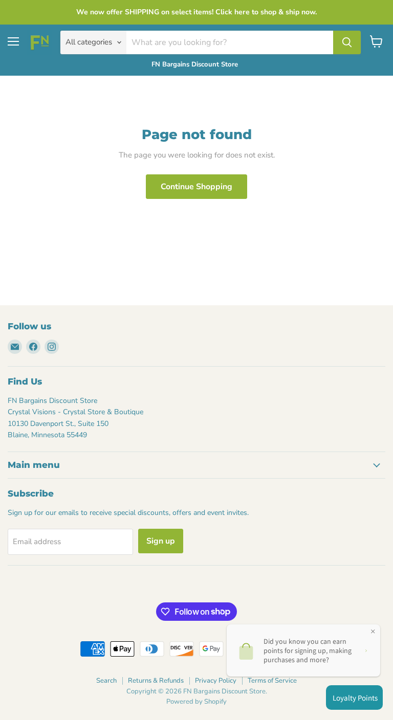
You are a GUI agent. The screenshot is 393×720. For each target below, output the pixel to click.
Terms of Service (272, 680)
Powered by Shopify (196, 701)
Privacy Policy (215, 680)
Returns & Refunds (156, 680)
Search (106, 680)
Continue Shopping (196, 186)
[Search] (347, 42)
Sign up (160, 541)
